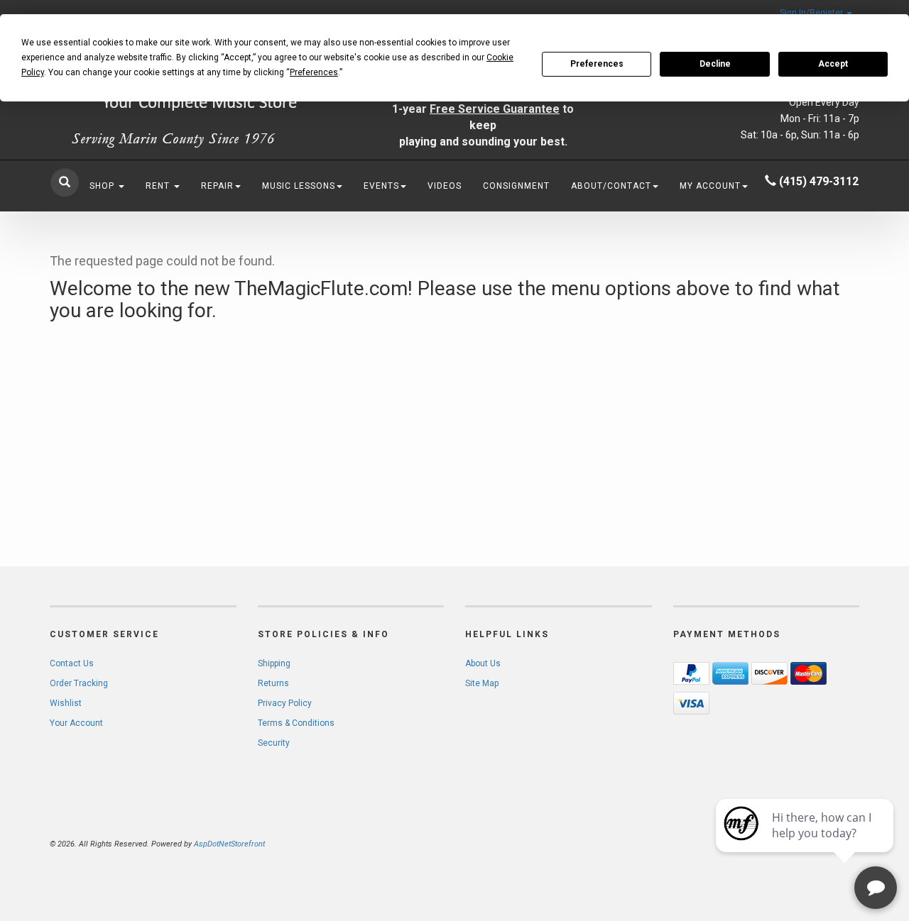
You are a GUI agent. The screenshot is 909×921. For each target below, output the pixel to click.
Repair (217, 186)
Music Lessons (298, 186)
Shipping (274, 663)
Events (381, 186)
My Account (710, 186)
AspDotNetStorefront (229, 844)
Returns (273, 683)
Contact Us (72, 663)
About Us (483, 663)
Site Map (482, 683)
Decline (715, 64)
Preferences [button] (314, 72)
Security (274, 743)
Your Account (76, 723)
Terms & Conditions (296, 723)
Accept (833, 64)
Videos (445, 186)
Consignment (516, 186)
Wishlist (66, 703)
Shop (103, 186)
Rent (159, 186)
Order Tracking (79, 683)
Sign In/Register (812, 13)
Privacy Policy (285, 703)
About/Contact (611, 186)
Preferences (597, 64)
